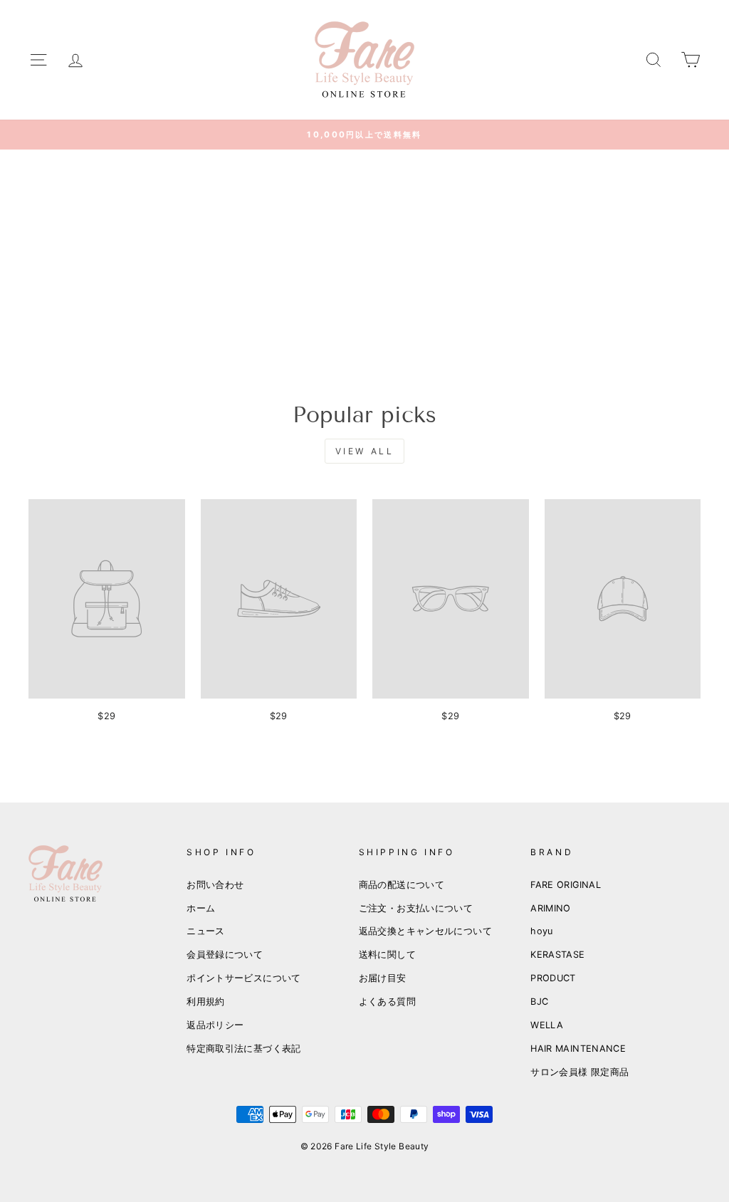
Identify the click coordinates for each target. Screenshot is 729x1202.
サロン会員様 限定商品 (579, 1072)
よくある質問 (387, 1001)
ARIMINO (550, 908)
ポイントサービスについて (244, 978)
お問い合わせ (215, 884)
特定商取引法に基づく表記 (244, 1048)
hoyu (541, 931)
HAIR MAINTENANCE (578, 1048)
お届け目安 (383, 978)
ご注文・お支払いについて (416, 908)
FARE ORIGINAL (565, 884)
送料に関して (387, 954)
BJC (539, 1001)
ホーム (201, 908)
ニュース (206, 931)
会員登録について (225, 954)
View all (364, 451)
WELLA (546, 1025)
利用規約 (206, 1001)
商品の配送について (401, 884)
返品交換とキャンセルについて (425, 931)
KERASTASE (557, 954)
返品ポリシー (215, 1025)
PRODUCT (553, 978)
